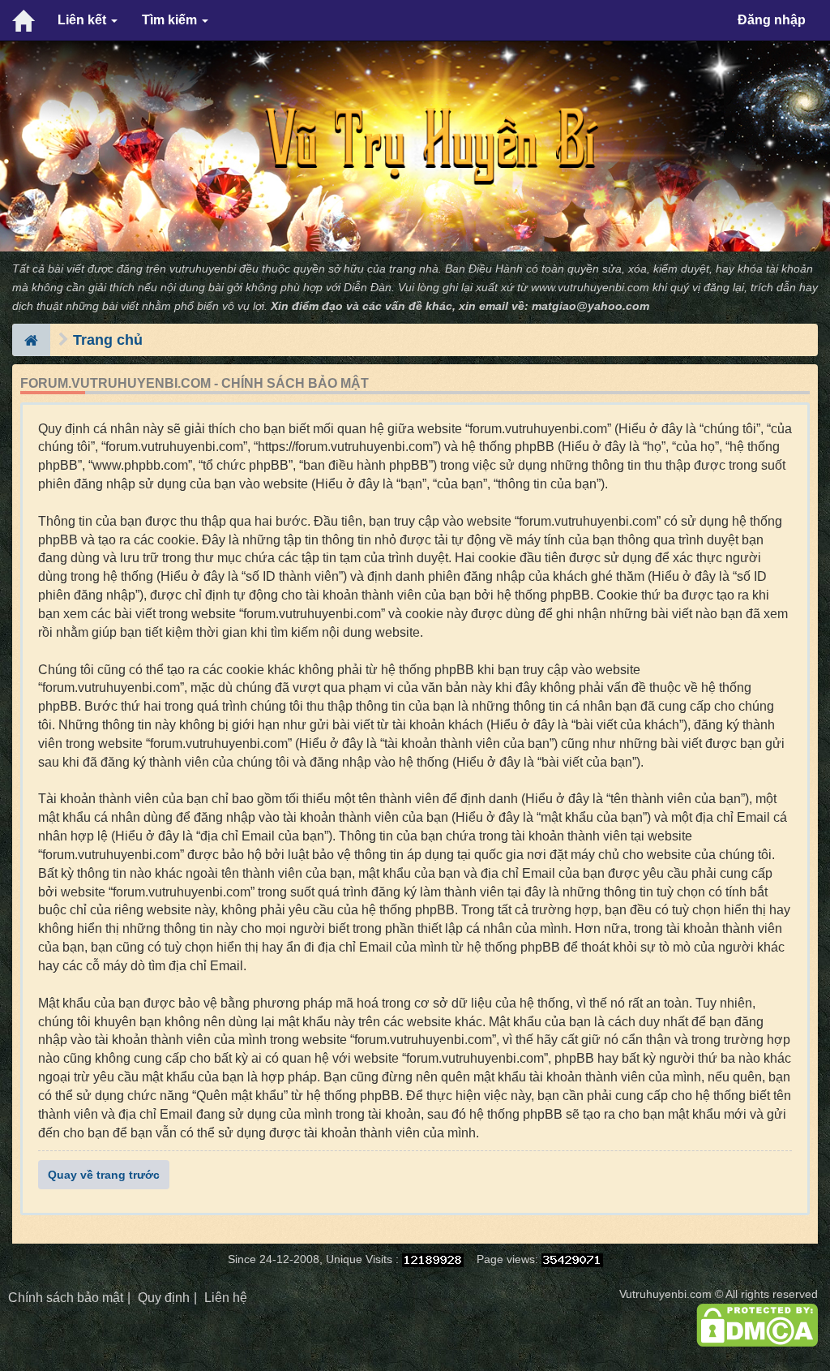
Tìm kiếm (171, 20)
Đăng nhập (772, 20)
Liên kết (83, 20)
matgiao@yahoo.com (590, 306)
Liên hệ (225, 1297)
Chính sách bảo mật (65, 1297)
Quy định (164, 1297)
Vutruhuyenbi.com (665, 1294)
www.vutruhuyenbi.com (590, 288)
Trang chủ (108, 340)
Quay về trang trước (104, 1174)
